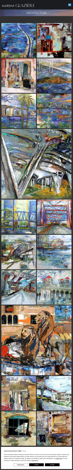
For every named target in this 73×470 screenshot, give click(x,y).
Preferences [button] (35, 460)
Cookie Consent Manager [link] (10, 451)
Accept (52, 464)
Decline (36, 464)
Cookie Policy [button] (58, 458)
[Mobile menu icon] (69, 4)
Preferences (20, 464)
